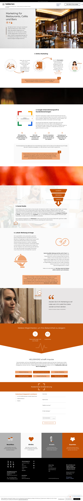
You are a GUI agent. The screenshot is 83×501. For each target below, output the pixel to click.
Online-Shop (51, 465)
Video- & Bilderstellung (18, 6)
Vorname (44, 394)
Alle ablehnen (69, 499)
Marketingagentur (26, 461)
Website (47, 81)
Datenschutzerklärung (26, 478)
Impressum (24, 476)
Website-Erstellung (10, 6)
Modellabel (7, 7)
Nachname (45, 399)
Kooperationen (24, 467)
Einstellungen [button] (61, 499)
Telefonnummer (46, 405)
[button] (82, 4)
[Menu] (3, 4)
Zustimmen (76, 499)
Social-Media (25, 6)
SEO (6, 6)
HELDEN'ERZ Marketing (55, 478)
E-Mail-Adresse (46, 411)
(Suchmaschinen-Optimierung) (58, 72)
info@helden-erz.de (14, 478)
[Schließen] (81, 499)
